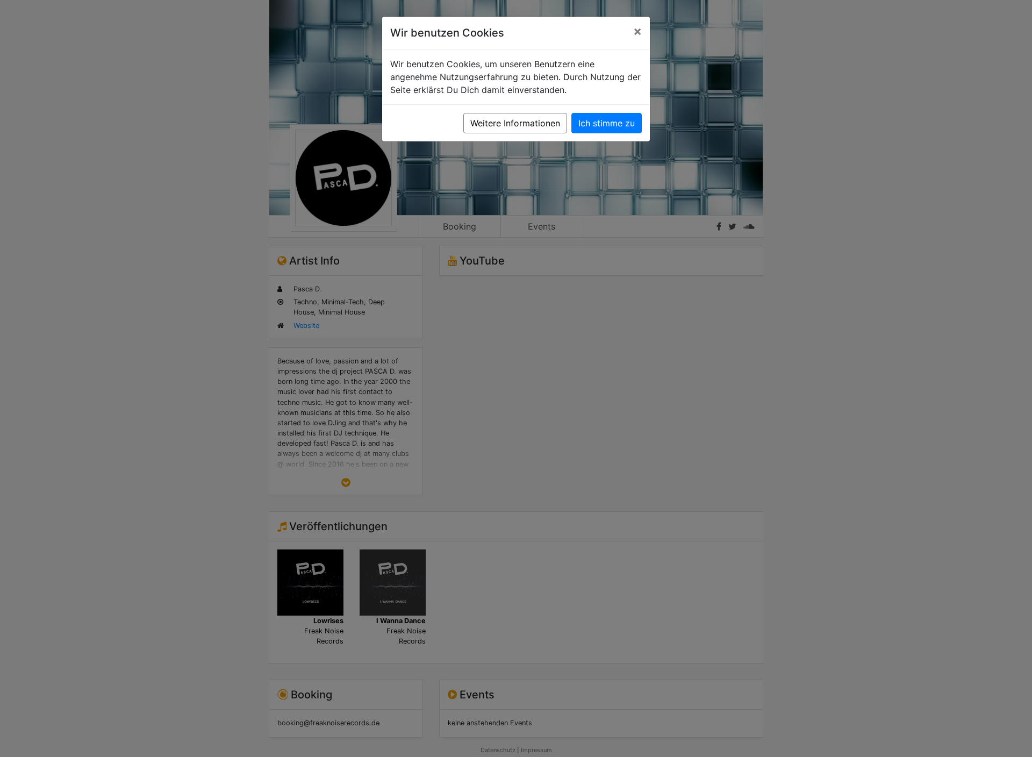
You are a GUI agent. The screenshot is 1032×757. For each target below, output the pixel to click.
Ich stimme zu (606, 123)
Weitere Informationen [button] (515, 123)
